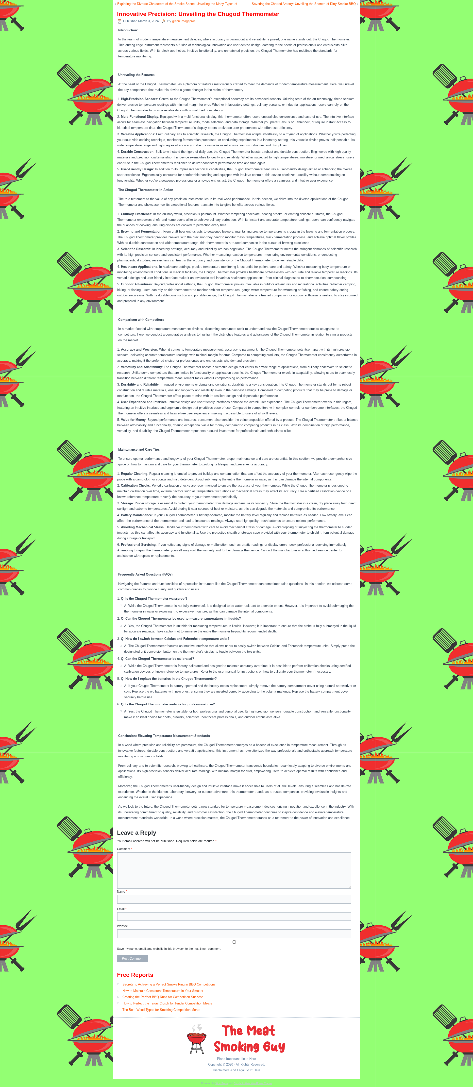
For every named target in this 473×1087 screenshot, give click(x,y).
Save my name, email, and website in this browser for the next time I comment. (169, 949)
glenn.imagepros (184, 21)
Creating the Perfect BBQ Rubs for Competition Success (162, 997)
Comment (124, 849)
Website (122, 926)
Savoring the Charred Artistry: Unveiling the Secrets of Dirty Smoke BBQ (304, 4)
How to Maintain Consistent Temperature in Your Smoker (162, 991)
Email (122, 909)
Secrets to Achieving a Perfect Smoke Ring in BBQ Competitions (169, 984)
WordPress (222, 1083)
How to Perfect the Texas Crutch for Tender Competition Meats (167, 1003)
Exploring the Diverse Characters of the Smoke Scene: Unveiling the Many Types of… (178, 4)
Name (122, 891)
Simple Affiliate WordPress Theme (253, 1083)
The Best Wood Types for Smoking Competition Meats (161, 1010)
